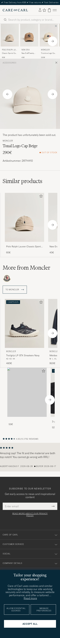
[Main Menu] (55, 10)
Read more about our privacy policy (30, 515)
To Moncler (13, 289)
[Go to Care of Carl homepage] (15, 10)
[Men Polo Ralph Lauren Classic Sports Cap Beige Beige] (10, 35)
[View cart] (49, 10)
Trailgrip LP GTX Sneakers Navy (22, 355)
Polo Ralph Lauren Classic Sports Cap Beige (24, 246)
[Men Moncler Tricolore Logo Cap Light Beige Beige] (49, 35)
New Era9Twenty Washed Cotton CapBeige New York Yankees (29, 53)
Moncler (45, 50)
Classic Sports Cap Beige (9, 53)
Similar (22, 181)
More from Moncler (26, 267)
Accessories (9, 63)
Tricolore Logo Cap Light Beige (48, 53)
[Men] (27, 392)
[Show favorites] (44, 10)
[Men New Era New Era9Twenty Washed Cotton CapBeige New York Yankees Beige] (29, 35)
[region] (30, 457)
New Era (26, 50)
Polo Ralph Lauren (9, 50)
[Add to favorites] (40, 197)
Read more (30, 598)
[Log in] (40, 10)
